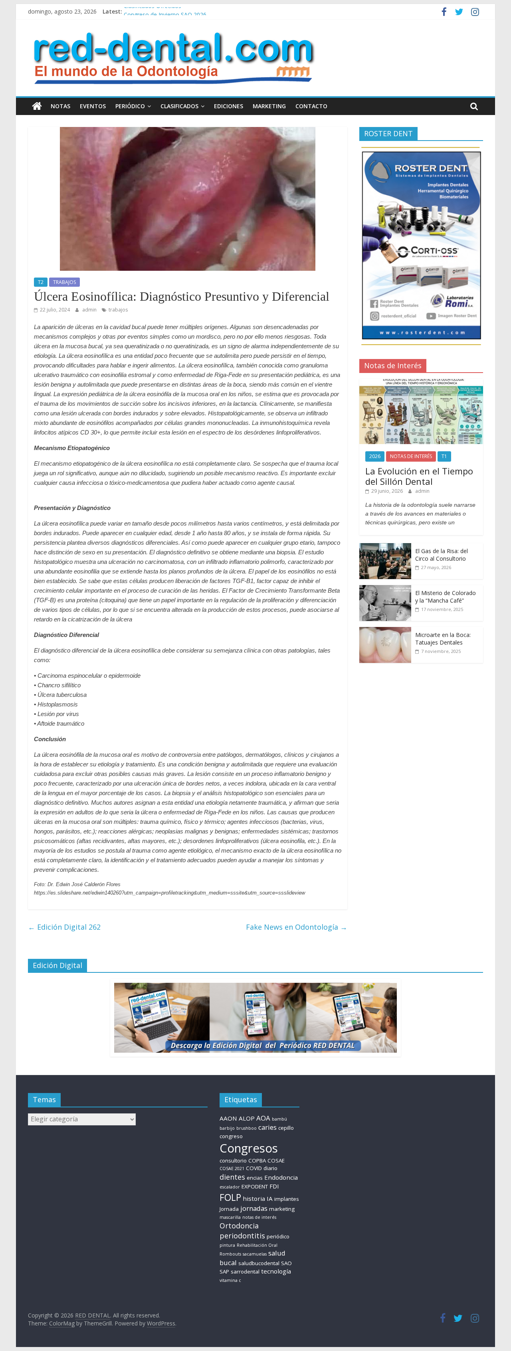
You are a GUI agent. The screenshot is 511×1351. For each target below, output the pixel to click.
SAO (286, 1263)
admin (90, 309)
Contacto (311, 106)
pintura (227, 1245)
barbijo (227, 1128)
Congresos (249, 1148)
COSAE (276, 1160)
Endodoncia (281, 1177)
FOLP (230, 1197)
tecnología (276, 1271)
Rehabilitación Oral (257, 1245)
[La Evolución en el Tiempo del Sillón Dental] (421, 383)
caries (267, 1127)
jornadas (253, 1208)
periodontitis (242, 1235)
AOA (263, 1118)
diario (270, 1168)
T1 (444, 456)
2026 (374, 456)
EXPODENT (255, 1186)
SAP (224, 1271)
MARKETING (269, 106)
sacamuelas (255, 1254)
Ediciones (228, 106)
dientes (232, 1177)
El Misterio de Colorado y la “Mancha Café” (445, 597)
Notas (60, 106)
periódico (278, 1236)
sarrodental (245, 1271)
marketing (282, 1208)
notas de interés (259, 1217)
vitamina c (230, 1280)
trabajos (118, 309)
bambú (279, 1119)
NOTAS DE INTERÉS (411, 456)
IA (270, 1198)
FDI (274, 1186)
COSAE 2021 (232, 1168)
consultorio (233, 1160)
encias (255, 1177)
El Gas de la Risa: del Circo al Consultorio (441, 555)
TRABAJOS (64, 282)
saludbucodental (258, 1263)
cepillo (286, 1127)
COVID (254, 1168)
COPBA (257, 1160)
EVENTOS (93, 106)
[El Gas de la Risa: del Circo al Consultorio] (385, 547)
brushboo (246, 1128)
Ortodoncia (239, 1225)
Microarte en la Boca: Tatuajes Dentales (443, 639)
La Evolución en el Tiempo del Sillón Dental (419, 476)
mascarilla (230, 1217)
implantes (286, 1198)
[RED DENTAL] (37, 106)
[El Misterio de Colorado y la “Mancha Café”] (385, 589)
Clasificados (179, 106)
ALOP (247, 1118)
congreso (231, 1136)
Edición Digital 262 (64, 927)
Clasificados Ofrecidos (152, 11)
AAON (228, 1118)
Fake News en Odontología (296, 927)
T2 (41, 282)
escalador (230, 1187)
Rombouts (230, 1254)
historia (254, 1198)
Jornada (229, 1208)
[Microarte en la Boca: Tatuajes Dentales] (385, 631)
